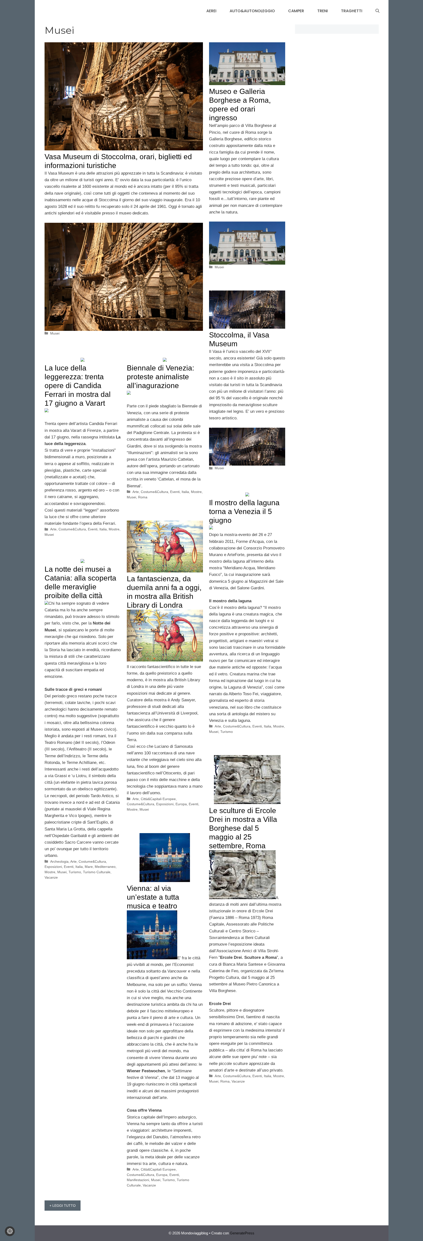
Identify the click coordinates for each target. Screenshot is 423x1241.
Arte (53, 529)
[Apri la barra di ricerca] (377, 11)
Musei (54, 333)
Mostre (114, 529)
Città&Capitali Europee (158, 799)
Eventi (92, 529)
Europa (181, 804)
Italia (103, 529)
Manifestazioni (138, 1180)
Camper (296, 11)
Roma (142, 497)
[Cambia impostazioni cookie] (10, 1231)
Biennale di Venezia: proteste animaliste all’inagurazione (160, 377)
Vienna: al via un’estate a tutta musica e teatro (153, 897)
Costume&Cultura (72, 529)
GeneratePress (242, 1233)
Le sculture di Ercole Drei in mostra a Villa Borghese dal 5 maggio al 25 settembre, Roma (243, 828)
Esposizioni (165, 804)
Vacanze (51, 877)
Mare (89, 867)
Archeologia (59, 861)
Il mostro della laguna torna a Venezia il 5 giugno (244, 511)
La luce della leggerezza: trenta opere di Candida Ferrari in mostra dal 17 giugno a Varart (78, 385)
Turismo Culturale (96, 872)
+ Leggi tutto (62, 1205)
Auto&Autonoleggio (252, 11)
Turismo (226, 732)
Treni (322, 11)
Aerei (211, 11)
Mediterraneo (105, 867)
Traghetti (351, 11)
